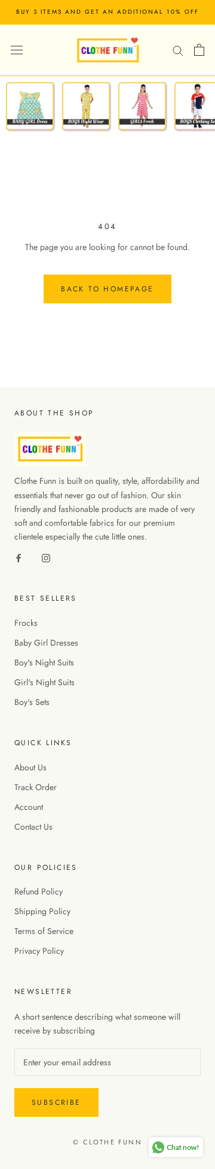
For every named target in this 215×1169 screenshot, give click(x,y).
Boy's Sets (32, 702)
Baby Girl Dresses (46, 643)
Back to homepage (107, 289)
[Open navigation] (17, 50)
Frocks (26, 623)
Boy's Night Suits (44, 662)
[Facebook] (18, 557)
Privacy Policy (39, 951)
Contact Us (33, 827)
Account (28, 807)
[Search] (178, 49)
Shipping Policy (42, 911)
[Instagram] (46, 557)
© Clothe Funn (107, 1142)
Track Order (35, 787)
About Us (30, 767)
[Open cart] (199, 50)
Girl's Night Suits (44, 682)
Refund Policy (38, 891)
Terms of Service (43, 931)
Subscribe (56, 1102)
